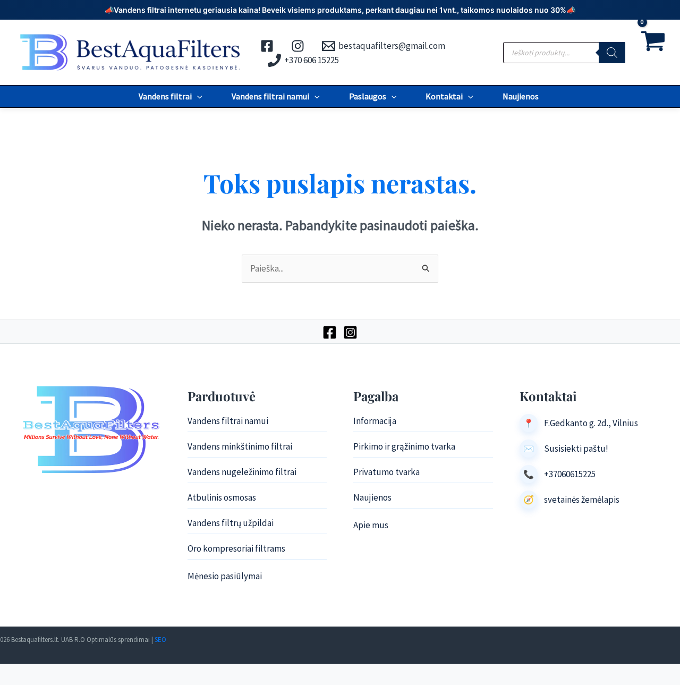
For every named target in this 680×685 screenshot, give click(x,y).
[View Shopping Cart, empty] (652, 52)
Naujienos (521, 96)
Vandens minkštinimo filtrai (240, 446)
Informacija (374, 421)
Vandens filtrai (165, 96)
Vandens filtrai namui (270, 96)
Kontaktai (444, 96)
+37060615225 (570, 474)
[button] (197, 96)
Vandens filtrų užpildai (231, 523)
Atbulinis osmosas (222, 497)
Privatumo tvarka (386, 472)
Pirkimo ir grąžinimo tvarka (404, 446)
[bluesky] (299, 46)
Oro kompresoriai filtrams (236, 548)
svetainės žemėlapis (581, 499)
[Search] (612, 52)
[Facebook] (329, 332)
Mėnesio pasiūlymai (225, 576)
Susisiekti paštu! (576, 448)
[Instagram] (350, 332)
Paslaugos (367, 96)
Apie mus (370, 525)
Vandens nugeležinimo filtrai (242, 472)
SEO (160, 639)
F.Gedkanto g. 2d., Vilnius (591, 423)
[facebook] (268, 46)
